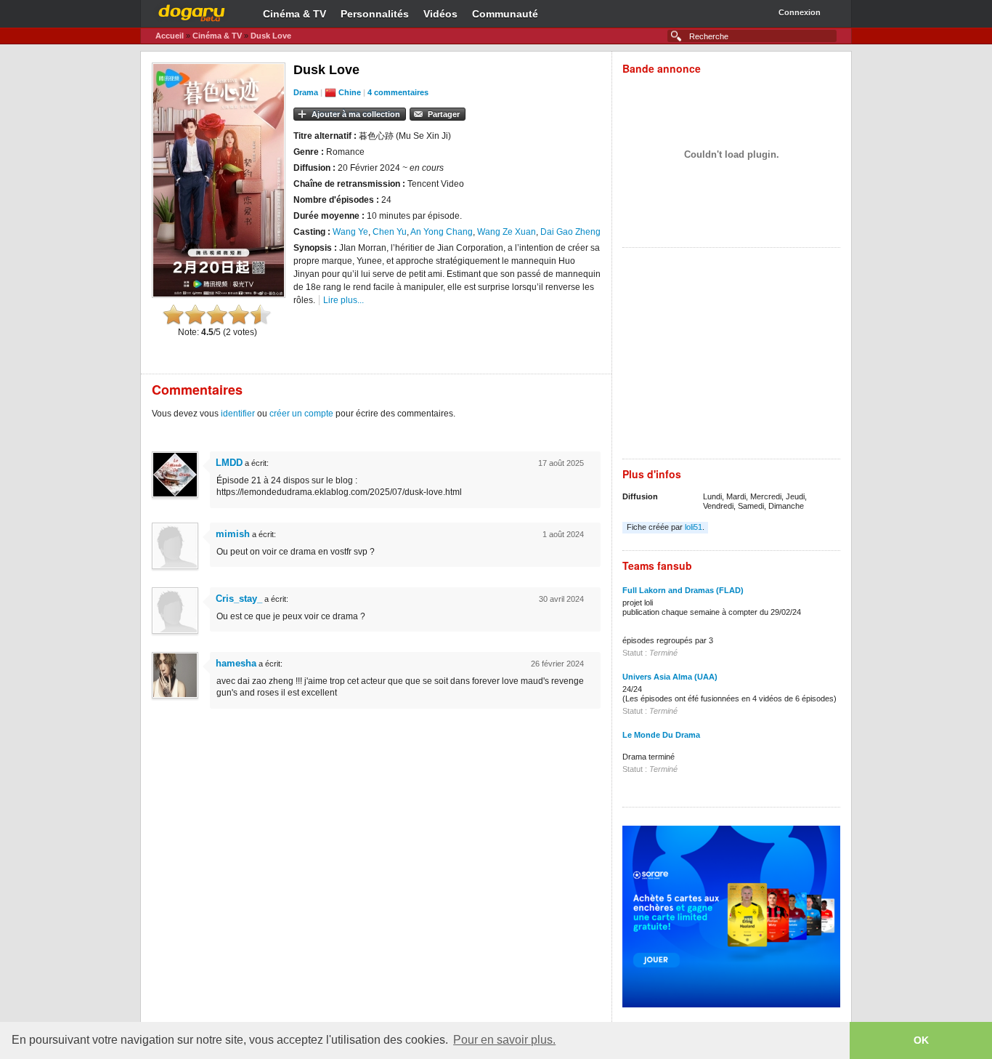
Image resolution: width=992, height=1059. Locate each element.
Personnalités (375, 14)
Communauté (505, 14)
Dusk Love (271, 35)
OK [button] (921, 1040)
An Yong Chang (441, 232)
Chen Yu (390, 232)
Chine (349, 92)
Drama (305, 92)
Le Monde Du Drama (661, 734)
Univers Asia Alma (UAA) (669, 676)
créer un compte (301, 413)
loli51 (693, 527)
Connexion (799, 12)
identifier (238, 413)
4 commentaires (397, 92)
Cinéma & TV (294, 14)
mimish (233, 533)
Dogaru (192, 11)
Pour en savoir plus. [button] (504, 1040)
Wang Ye (350, 232)
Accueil (169, 35)
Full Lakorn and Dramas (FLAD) (683, 590)
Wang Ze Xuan (506, 232)
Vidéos (440, 14)
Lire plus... (343, 300)
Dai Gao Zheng (570, 232)
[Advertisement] (731, 357)
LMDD (229, 462)
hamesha (236, 663)
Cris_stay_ (239, 598)
